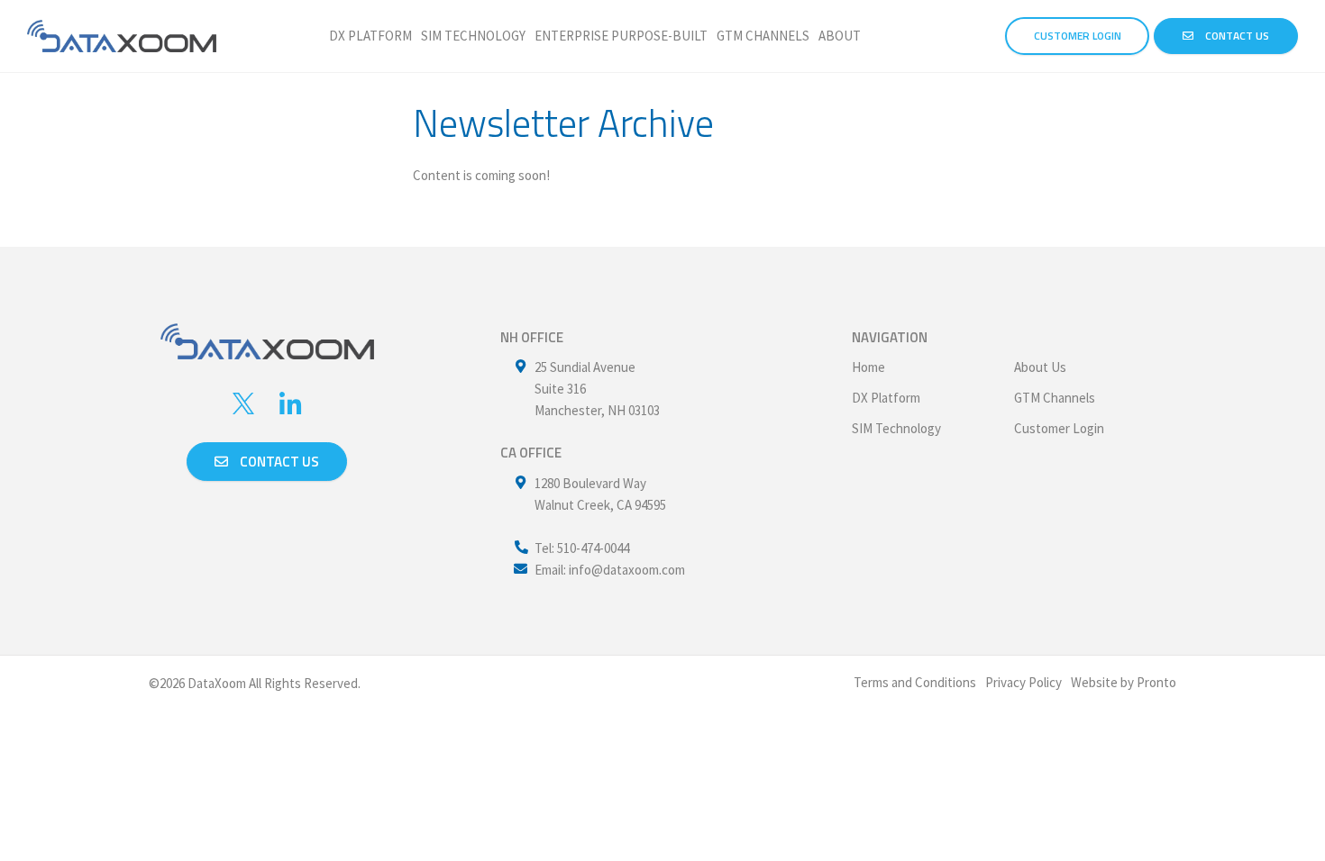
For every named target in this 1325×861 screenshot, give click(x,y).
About (839, 35)
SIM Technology (473, 35)
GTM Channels (763, 35)
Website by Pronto (1123, 682)
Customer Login (1059, 428)
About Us (1040, 367)
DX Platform (370, 35)
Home (868, 367)
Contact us (278, 461)
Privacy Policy (1023, 682)
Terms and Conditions (915, 682)
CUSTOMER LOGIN (1077, 35)
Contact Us (1235, 35)
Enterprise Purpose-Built (621, 35)
